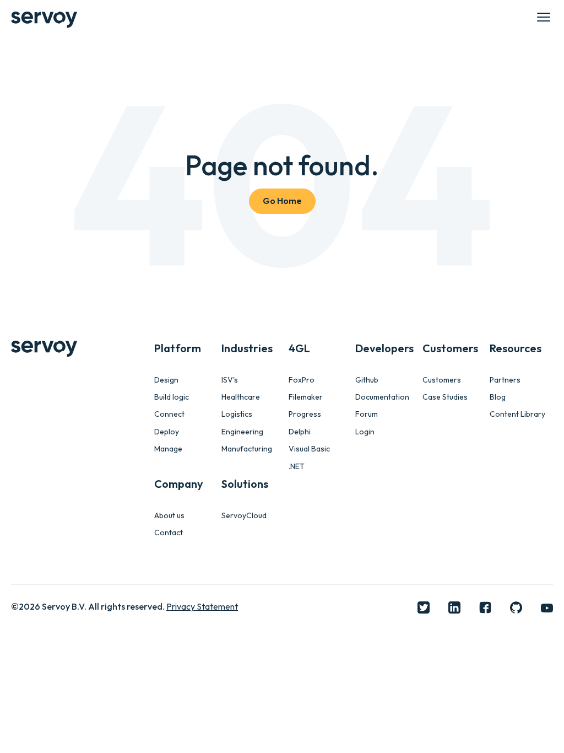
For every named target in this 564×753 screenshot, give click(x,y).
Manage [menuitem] (168, 449)
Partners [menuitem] (505, 380)
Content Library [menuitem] (517, 414)
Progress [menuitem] (305, 414)
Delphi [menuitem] (300, 432)
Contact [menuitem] (168, 533)
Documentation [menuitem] (382, 397)
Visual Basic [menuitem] (309, 449)
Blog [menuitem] (498, 397)
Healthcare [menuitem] (240, 397)
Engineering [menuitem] (242, 432)
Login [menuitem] (365, 432)
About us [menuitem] (169, 516)
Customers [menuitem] (441, 380)
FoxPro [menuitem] (301, 380)
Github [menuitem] (366, 380)
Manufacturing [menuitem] (246, 449)
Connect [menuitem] (169, 414)
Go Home (282, 200)
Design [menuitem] (166, 380)
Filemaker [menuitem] (306, 397)
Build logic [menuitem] (171, 397)
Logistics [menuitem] (236, 414)
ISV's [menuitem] (229, 380)
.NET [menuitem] (297, 466)
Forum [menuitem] (366, 414)
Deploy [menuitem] (166, 432)
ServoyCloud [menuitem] (244, 516)
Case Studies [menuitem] (445, 397)
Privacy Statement (202, 606)
